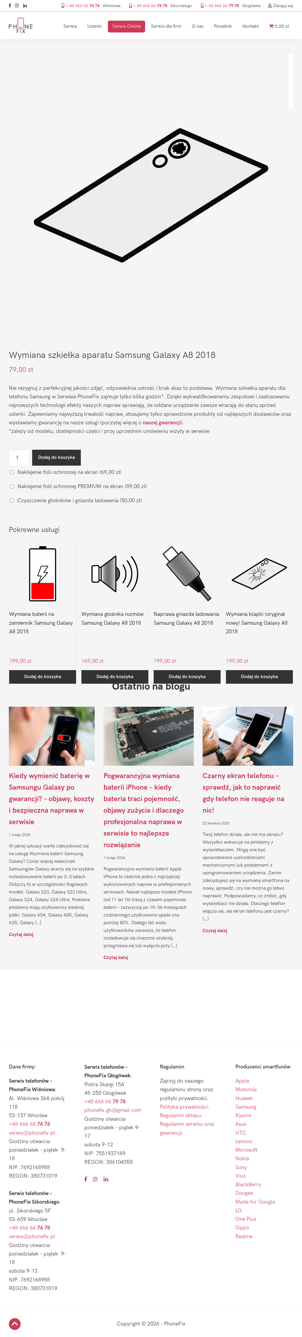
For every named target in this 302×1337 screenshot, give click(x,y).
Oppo (242, 1228)
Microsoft (246, 1150)
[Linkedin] (26, 5)
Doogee (244, 1193)
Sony (241, 1167)
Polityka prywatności (184, 1107)
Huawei (243, 1098)
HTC (240, 1133)
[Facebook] (11, 5)
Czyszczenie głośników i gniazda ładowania (79, 501)
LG (238, 1210)
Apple (242, 1081)
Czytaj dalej (21, 934)
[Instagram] (18, 5)
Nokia (242, 1159)
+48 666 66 (29, 1124)
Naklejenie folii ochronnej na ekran (69, 472)
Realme (243, 1236)
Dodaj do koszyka (56, 457)
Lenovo (243, 1141)
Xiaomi (243, 1115)
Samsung (245, 1107)
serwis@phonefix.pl (32, 1133)
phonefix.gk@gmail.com (112, 1110)
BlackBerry (248, 1184)
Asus (240, 1124)
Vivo (240, 1176)
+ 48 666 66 (82, 5)
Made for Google (255, 1202)
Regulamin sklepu (180, 1115)
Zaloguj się (282, 5)
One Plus (245, 1219)
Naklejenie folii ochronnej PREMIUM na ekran (81, 486)
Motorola (246, 1089)
